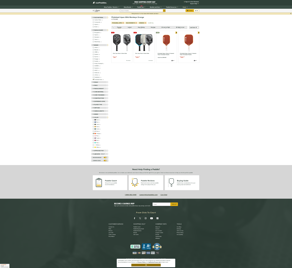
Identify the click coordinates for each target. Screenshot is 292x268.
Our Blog (179, 227)
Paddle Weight (99, 88)
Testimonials (158, 236)
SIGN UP (174, 204)
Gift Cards (136, 234)
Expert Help (193, 3)
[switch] (103, 154)
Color (96, 117)
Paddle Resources (171, 7)
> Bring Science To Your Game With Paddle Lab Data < (145, 13)
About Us (157, 227)
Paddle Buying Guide (138, 229)
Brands (135, 232)
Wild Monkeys (130, 23)
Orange (141, 23)
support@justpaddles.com (148, 195)
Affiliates (157, 238)
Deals (184, 7)
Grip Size (97, 108)
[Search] (164, 10)
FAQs (110, 229)
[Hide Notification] (291, 14)
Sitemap (179, 229)
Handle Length (99, 111)
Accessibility (180, 234)
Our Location (158, 231)
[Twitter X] (140, 218)
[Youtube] (151, 218)
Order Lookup (112, 234)
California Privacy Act (154, 262)
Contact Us (111, 227)
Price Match (112, 236)
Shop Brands (127, 7)
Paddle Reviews (137, 231)
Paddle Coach (137, 227)
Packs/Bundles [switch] (97, 157)
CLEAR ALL (151, 23)
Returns (110, 231)
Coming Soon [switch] (97, 160)
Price (95, 85)
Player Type (98, 104)
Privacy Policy (141, 262)
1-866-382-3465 (130, 195)
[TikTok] (157, 218)
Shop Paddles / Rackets (111, 7)
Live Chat (164, 195)
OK (146, 265)
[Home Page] (100, 2)
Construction (99, 98)
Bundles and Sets (155, 7)
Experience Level (99, 101)
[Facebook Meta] (134, 218)
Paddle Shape (98, 30)
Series (96, 114)
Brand (96, 45)
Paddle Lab (140, 6)
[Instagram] (146, 218)
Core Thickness (99, 95)
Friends (157, 234)
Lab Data (97, 154)
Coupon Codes (159, 232)
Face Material (98, 17)
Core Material (98, 92)
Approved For (98, 151)
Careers (157, 229)
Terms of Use (180, 231)
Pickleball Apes (117, 23)
